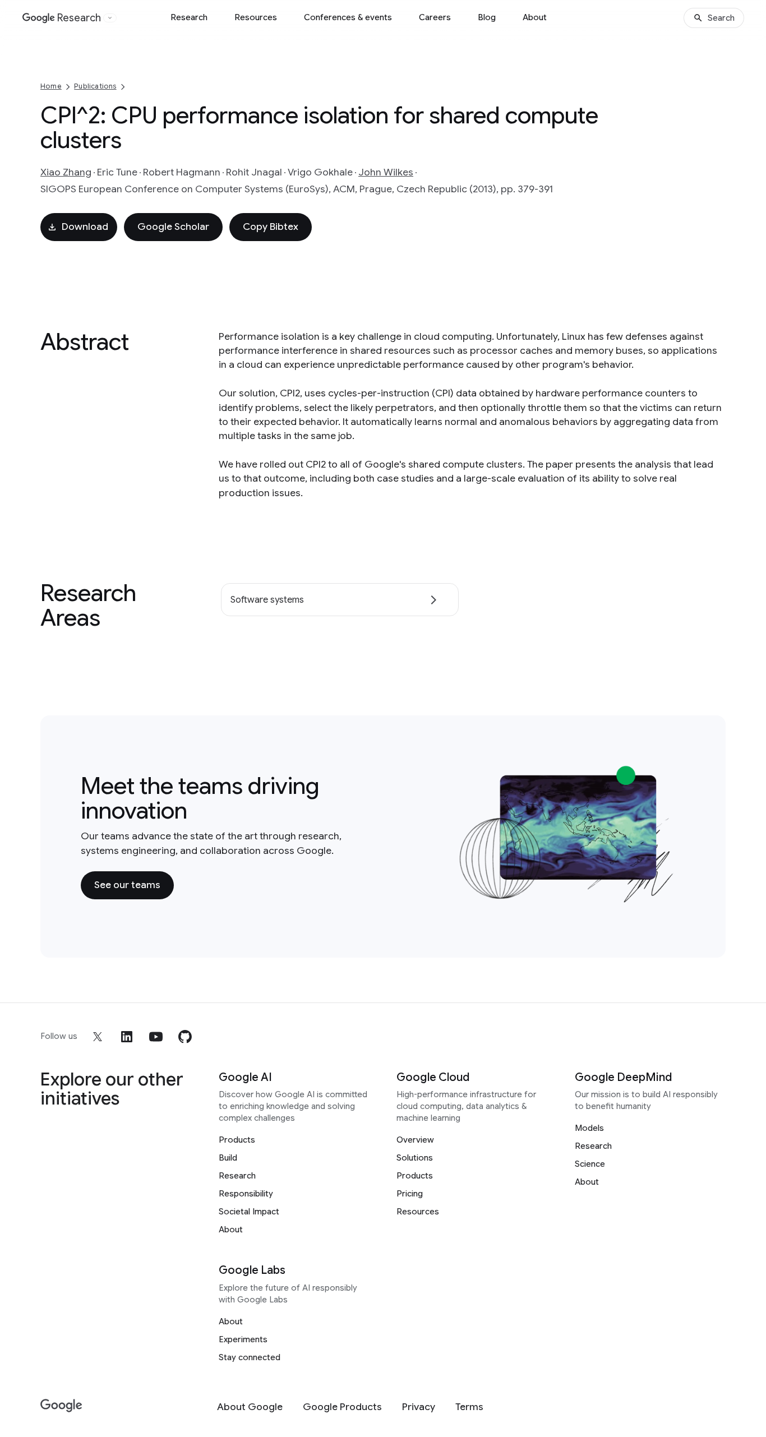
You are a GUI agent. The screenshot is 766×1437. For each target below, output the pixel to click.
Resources (255, 17)
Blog (487, 17)
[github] (185, 1036)
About (535, 17)
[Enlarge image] (668, 896)
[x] (97, 1036)
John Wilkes (385, 172)
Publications (95, 86)
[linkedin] (126, 1036)
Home (51, 86)
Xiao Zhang (65, 172)
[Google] (61, 1406)
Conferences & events (348, 17)
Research (188, 17)
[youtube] (155, 1036)
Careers (435, 17)
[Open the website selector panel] (110, 17)
